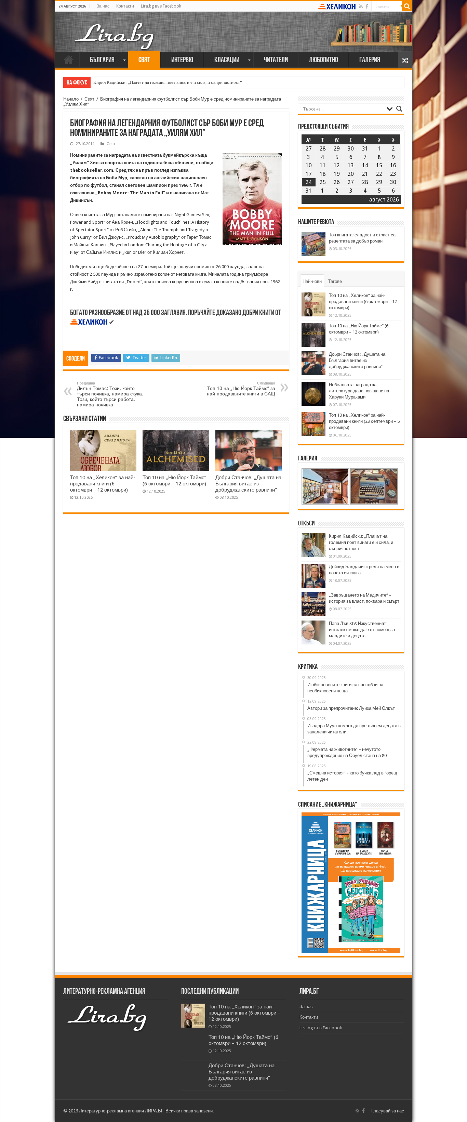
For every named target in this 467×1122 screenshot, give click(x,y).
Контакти (125, 6)
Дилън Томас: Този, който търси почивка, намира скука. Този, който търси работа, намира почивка (110, 394)
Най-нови (312, 281)
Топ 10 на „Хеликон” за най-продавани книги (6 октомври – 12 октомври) (102, 483)
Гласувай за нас (387, 1110)
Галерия (369, 60)
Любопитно (323, 60)
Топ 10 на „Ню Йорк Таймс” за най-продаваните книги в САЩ (241, 388)
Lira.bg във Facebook (161, 6)
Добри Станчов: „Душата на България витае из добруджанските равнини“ (248, 483)
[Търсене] (407, 6)
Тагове (335, 281)
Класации (226, 60)
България (102, 60)
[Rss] (360, 6)
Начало (68, 59)
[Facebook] (367, 6)
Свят (144, 60)
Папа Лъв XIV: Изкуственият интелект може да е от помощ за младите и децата (362, 629)
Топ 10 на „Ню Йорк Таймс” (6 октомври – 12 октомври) (174, 480)
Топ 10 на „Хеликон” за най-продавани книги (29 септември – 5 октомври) (364, 421)
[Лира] (114, 29)
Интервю (182, 60)
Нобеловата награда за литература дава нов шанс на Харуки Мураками (359, 391)
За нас (103, 6)
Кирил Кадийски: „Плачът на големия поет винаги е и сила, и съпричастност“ (167, 82)
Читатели (276, 60)
